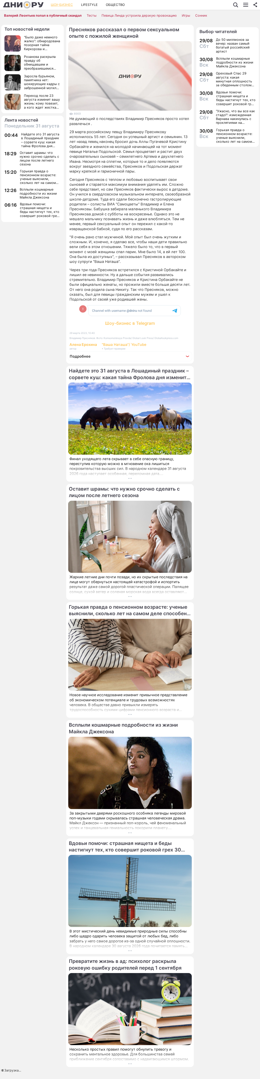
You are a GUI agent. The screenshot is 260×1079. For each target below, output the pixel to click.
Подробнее (80, 356)
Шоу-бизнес (62, 5)
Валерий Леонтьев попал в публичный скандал (43, 15)
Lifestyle (89, 5)
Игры (186, 15)
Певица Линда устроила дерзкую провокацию (139, 15)
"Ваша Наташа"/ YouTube (124, 344)
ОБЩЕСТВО (115, 5)
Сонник (201, 15)
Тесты (91, 15)
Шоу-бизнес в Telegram (130, 323)
